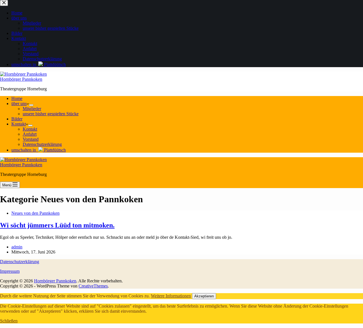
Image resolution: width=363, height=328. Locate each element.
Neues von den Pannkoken (35, 213)
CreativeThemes (93, 286)
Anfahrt (30, 134)
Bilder (16, 118)
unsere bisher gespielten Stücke (51, 113)
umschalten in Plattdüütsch (38, 150)
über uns (19, 103)
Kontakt (18, 124)
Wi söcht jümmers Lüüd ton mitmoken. (57, 225)
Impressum (10, 271)
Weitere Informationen (171, 295)
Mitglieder (32, 108)
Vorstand (31, 139)
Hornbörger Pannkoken (21, 79)
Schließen (9, 320)
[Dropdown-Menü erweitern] (31, 105)
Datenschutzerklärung (42, 144)
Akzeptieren (204, 296)
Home (16, 98)
